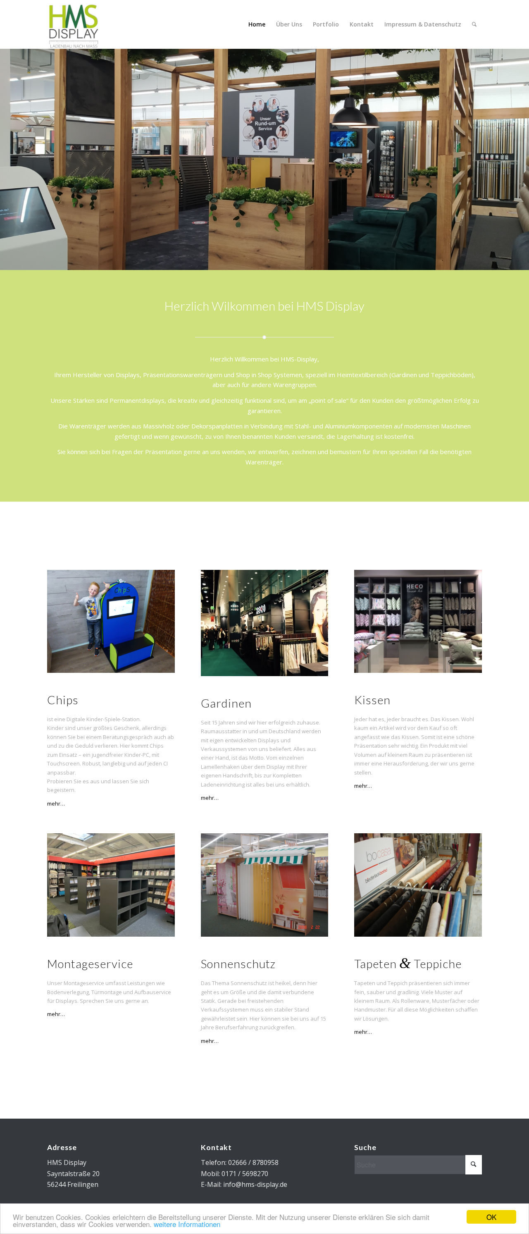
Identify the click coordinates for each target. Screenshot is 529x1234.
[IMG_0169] (265, 623)
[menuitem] (257, 24)
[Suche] (474, 24)
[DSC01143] (418, 885)
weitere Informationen (187, 1224)
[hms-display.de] (74, 24)
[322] (265, 885)
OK (491, 1217)
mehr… (56, 803)
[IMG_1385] (418, 621)
